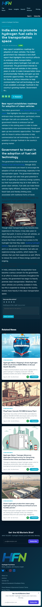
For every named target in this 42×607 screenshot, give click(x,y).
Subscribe (37, 16)
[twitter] (6, 570)
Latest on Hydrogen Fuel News (10, 22)
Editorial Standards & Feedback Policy (13, 583)
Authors (4, 578)
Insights (16, 9)
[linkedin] (14, 570)
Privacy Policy (6, 590)
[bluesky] (3, 570)
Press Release (29, 9)
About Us (5, 575)
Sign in (29, 16)
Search (23, 9)
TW (6, 96)
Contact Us (5, 580)
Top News (3, 9)
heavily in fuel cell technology (13, 165)
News (10, 9)
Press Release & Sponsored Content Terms (15, 587)
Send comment (8, 316)
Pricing (38, 9)
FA (3, 96)
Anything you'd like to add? (14, 305)
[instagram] (10, 570)
